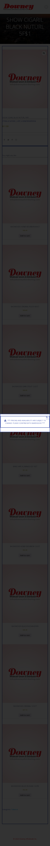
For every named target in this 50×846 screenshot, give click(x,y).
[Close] (47, 417)
